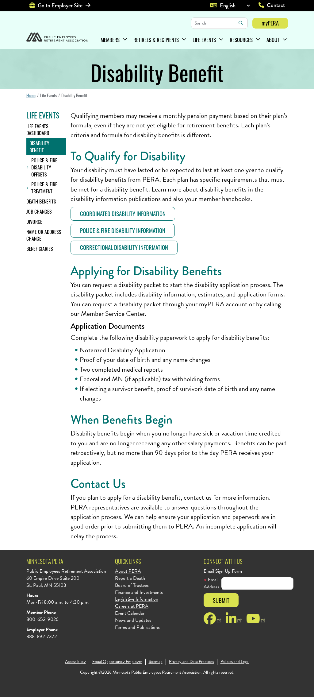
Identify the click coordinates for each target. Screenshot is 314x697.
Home (31, 95)
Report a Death (130, 578)
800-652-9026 (42, 619)
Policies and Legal (234, 662)
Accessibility (75, 662)
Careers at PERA (131, 606)
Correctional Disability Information (124, 247)
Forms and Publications (137, 627)
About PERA (128, 571)
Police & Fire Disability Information (122, 230)
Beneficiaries (39, 248)
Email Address (211, 583)
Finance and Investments (139, 592)
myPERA (270, 23)
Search (241, 23)
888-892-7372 (41, 636)
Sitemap (156, 662)
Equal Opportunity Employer (117, 662)
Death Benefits (41, 201)
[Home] (57, 38)
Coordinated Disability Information (123, 213)
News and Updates (133, 620)
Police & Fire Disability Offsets (44, 167)
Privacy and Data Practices (191, 662)
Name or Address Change (43, 235)
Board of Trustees (132, 585)
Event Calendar (129, 613)
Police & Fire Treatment (44, 187)
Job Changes (39, 211)
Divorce (34, 221)
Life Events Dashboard (37, 129)
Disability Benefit (39, 146)
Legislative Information (136, 599)
